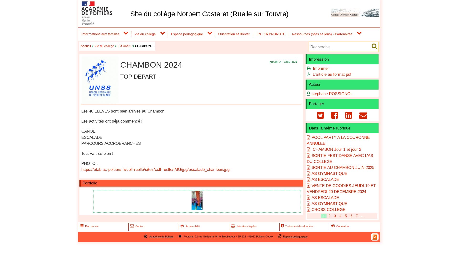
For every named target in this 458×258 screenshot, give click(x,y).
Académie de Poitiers (161, 236)
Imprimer (321, 68)
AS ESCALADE (325, 179)
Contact (137, 226)
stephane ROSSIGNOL (332, 93)
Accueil (86, 46)
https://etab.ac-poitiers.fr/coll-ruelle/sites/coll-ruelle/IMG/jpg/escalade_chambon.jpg (155, 169)
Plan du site (89, 226)
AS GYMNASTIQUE (329, 173)
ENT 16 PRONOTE (270, 34)
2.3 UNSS (124, 46)
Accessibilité (190, 226)
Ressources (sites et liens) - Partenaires (322, 34)
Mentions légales (244, 226)
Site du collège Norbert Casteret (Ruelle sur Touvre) (209, 14)
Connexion (340, 226)
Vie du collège (145, 34)
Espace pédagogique (187, 34)
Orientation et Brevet (234, 34)
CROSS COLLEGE (328, 209)
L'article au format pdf (332, 74)
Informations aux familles (100, 34)
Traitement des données (297, 226)
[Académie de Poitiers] (103, 23)
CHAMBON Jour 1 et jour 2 (336, 149)
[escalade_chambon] (197, 208)
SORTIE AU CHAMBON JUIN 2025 (343, 167)
